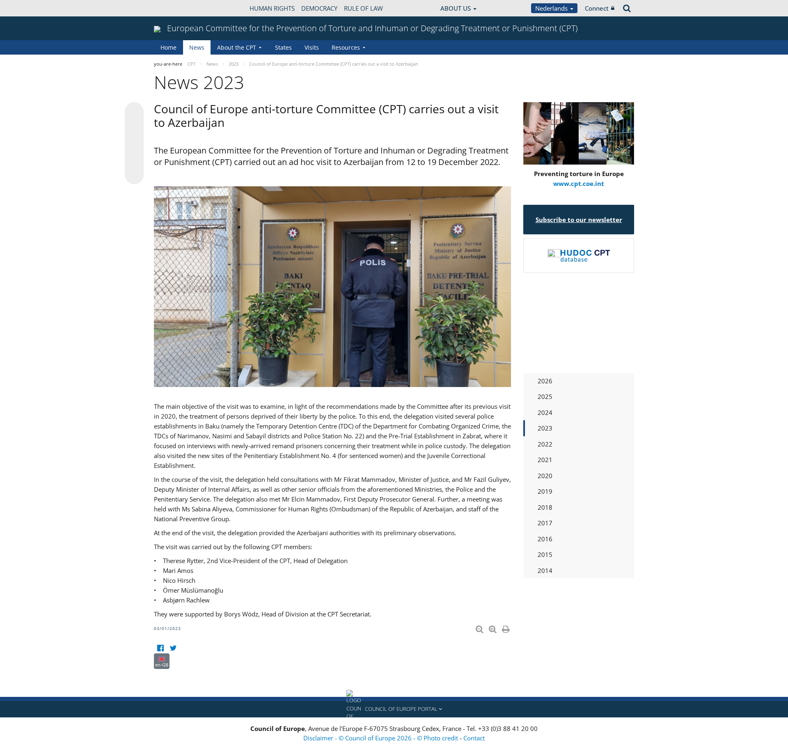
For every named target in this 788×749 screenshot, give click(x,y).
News (196, 47)
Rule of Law (363, 8)
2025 (545, 396)
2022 (545, 444)
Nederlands (552, 8)
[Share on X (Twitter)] (134, 128)
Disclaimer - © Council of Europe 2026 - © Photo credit (381, 738)
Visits (312, 47)
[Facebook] (160, 648)
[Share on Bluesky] (134, 112)
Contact (474, 738)
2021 (545, 460)
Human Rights (272, 8)
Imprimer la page (506, 627)
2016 (545, 539)
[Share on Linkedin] (134, 159)
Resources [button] (346, 47)
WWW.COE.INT (174, 8)
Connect (597, 8)
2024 (545, 412)
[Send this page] (134, 175)
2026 (545, 381)
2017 (545, 523)
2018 (545, 507)
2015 (545, 554)
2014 (545, 570)
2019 (545, 491)
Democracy (319, 8)
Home (168, 47)
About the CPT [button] (236, 47)
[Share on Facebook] (134, 143)
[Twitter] (173, 648)
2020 (545, 476)
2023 (545, 428)
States (283, 47)
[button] (394, 709)
